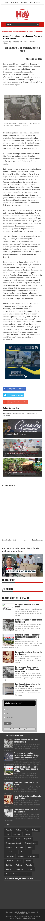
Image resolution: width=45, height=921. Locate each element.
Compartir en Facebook (16, 389)
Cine (7, 834)
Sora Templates (17, 918)
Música (28, 861)
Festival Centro (35, 2)
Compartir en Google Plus (17, 402)
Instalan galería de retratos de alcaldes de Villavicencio (27, 685)
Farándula (20, 847)
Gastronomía (25, 852)
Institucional (32, 856)
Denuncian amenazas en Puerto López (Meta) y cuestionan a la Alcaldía (27, 636)
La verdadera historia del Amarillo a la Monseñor (28, 653)
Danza (17, 839)
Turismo (30, 869)
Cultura (25, 41)
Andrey (18, 830)
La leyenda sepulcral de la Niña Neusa (27, 605)
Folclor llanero (11, 852)
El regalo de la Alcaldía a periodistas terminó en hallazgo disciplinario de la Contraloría (26, 755)
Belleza (35, 830)
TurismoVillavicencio (13, 874)
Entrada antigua (37, 540)
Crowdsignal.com (24, 729)
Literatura (32, 41)
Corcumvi (17, 834)
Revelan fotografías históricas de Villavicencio (28, 620)
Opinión (9, 865)
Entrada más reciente (9, 540)
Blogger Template (29, 918)
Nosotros (14, 2)
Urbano (27, 874)
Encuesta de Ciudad (13, 843)
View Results (13, 729)
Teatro (8, 869)
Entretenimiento (30, 843)
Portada (5, 44)
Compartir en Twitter (15, 395)
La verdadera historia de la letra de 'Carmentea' (26, 810)
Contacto (24, 2)
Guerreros (10, 856)
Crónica (27, 834)
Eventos (9, 847)
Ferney (30, 847)
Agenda (9, 830)
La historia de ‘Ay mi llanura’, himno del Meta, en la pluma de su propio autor (28, 669)
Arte (26, 830)
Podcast (19, 865)
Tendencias (19, 869)
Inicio (6, 2)
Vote (7, 724)
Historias (21, 856)
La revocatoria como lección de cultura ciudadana (20, 550)
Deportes (27, 839)
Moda (19, 861)
